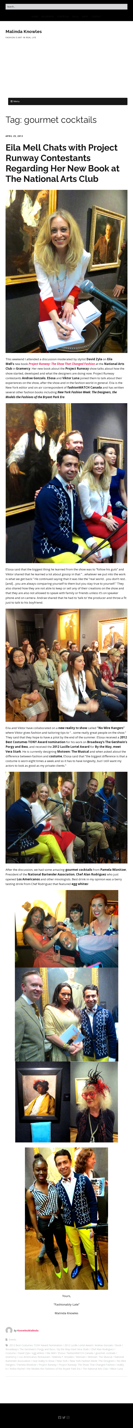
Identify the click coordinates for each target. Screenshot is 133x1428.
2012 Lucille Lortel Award (78, 1345)
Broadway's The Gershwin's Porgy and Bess (30, 1349)
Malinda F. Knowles (63, 1357)
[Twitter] (64, 1417)
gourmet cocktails (105, 1353)
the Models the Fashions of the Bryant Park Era (53, 1368)
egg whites (38, 1353)
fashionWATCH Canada (80, 1353)
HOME (35, 16)
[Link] (72, 1417)
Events (12, 1339)
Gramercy (11, 1357)
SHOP (85, 16)
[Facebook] (59, 1417)
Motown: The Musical (100, 1357)
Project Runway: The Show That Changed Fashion (87, 1364)
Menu (17, 101)
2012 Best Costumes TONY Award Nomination (35, 1345)
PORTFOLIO (63, 16)
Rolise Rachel (17, 1368)
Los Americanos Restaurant (34, 1357)
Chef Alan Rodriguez (102, 1349)
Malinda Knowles (24, 31)
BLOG (75, 16)
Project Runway (47, 1364)
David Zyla (24, 1353)
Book (118, 1345)
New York (62, 1361)
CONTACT (96, 16)
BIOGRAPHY (48, 16)
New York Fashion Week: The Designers (92, 1361)
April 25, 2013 (14, 136)
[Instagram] (68, 1417)
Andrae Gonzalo (104, 1345)
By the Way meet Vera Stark (73, 1349)
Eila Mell (51, 1353)
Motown (81, 1357)
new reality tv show (43, 1361)
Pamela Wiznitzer (27, 1364)
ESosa (61, 1353)
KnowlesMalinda (27, 1330)
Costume (11, 1353)
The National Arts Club (95, 1368)
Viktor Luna (116, 1368)
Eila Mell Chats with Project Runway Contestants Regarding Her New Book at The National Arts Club (62, 163)
